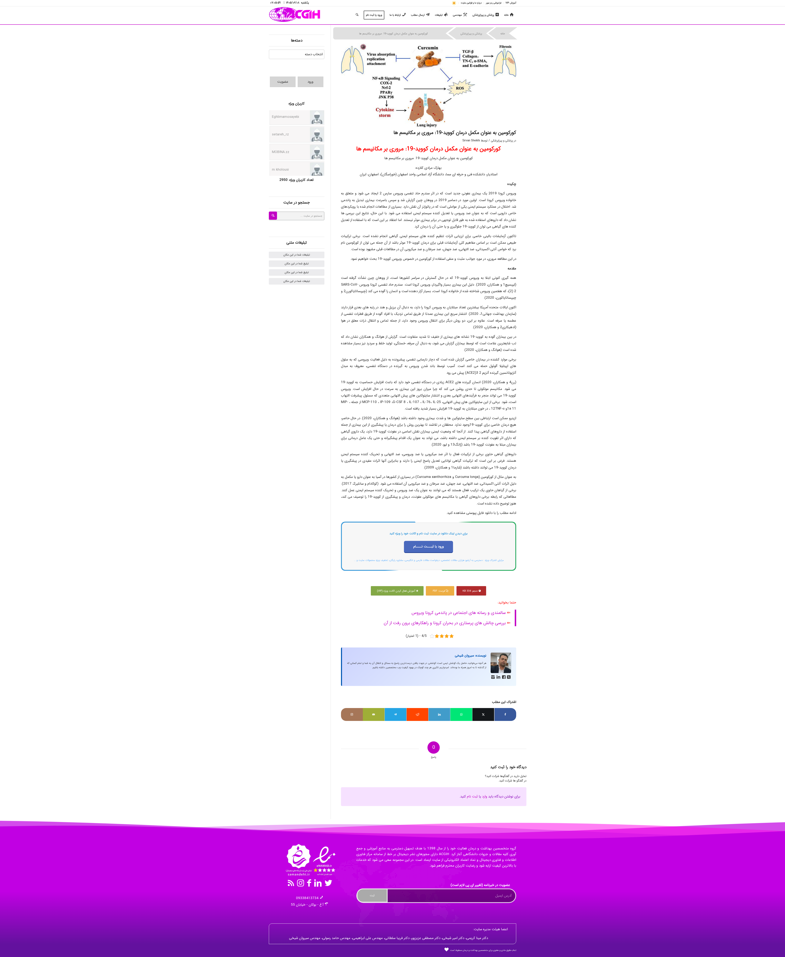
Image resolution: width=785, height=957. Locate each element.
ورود (310, 81)
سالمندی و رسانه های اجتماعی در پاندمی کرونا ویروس (459, 612)
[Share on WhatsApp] (461, 714)
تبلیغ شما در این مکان (297, 263)
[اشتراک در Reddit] (417, 714)
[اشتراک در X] (483, 714)
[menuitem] (509, 3)
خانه (502, 34)
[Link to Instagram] (352, 714)
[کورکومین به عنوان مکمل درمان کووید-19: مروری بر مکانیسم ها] (428, 85)
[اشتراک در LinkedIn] (439, 714)
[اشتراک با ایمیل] (374, 714)
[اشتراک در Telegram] (395, 714)
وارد (484, 796)
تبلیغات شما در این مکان (296, 255)
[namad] (310, 860)
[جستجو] (357, 15)
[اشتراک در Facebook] (505, 714)
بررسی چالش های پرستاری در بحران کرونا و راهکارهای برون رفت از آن (445, 623)
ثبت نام (472, 796)
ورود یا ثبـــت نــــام (428, 546)
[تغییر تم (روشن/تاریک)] (453, 3)
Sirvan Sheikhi (471, 140)
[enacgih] (295, 15)
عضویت (282, 81)
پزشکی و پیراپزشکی (471, 34)
